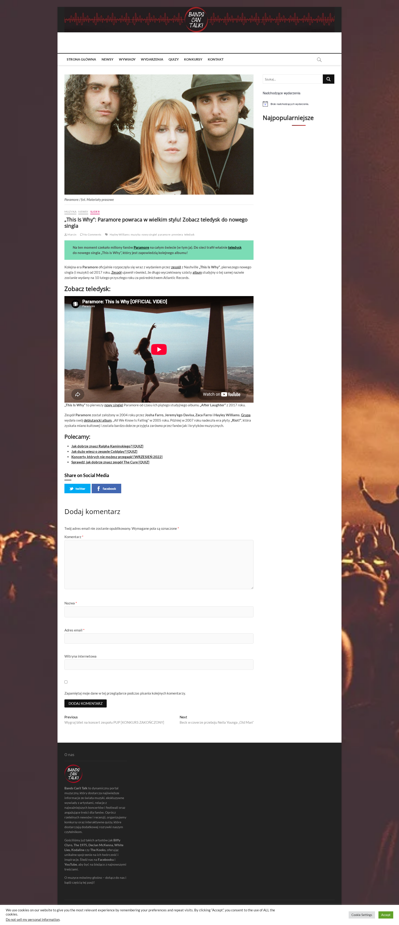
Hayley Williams (120, 234)
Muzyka (70, 211)
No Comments (92, 234)
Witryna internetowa (80, 656)
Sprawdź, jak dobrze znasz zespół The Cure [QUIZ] (110, 462)
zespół (176, 267)
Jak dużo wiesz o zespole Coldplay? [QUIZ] (104, 451)
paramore (164, 234)
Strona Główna (81, 59)
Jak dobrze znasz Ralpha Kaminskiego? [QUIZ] (107, 446)
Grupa (246, 415)
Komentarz (73, 537)
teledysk (189, 234)
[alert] (299, 104)
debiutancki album (98, 420)
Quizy (174, 59)
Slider (95, 211)
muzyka (135, 234)
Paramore (141, 247)
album (197, 272)
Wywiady (127, 59)
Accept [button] (385, 915)
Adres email (74, 630)
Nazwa (70, 603)
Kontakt (216, 59)
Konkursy (193, 59)
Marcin (71, 234)
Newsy (108, 59)
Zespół (116, 272)
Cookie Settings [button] (361, 915)
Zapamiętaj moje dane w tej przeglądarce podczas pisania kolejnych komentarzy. (125, 693)
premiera (177, 234)
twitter (80, 488)
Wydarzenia (152, 59)
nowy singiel (149, 234)
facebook (109, 488)
